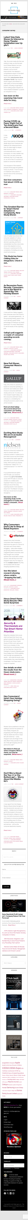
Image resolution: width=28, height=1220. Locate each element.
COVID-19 (13, 198)
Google (23, 1075)
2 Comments (18, 130)
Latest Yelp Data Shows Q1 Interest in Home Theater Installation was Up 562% (14, 41)
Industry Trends (12, 681)
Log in (5, 1119)
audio (12, 514)
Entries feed (7, 1122)
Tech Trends (16, 272)
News (5, 109)
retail (12, 354)
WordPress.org (8, 1127)
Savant (17, 1087)
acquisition (5, 1063)
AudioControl (6, 1065)
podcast (10, 515)
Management (13, 585)
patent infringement (17, 1084)
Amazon (12, 1063)
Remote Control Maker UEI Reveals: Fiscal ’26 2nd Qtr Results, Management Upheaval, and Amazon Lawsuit (13, 949)
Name (4, 869)
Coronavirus (7, 198)
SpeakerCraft (19, 1093)
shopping (6, 764)
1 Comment (20, 217)
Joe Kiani (22, 1079)
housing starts (11, 1079)
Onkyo (5, 1084)
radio (14, 515)
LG (3, 1082)
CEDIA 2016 (16, 686)
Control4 (4, 1071)
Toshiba (3, 1096)
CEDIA (12, 686)
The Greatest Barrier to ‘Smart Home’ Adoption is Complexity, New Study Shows (14, 211)
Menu (15, 3)
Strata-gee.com (14, 10)
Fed (14, 841)
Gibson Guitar (17, 1075)
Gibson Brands (9, 1075)
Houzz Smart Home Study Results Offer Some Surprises (13, 601)
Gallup (15, 424)
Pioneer (4, 1087)
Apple (17, 1063)
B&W (11, 1065)
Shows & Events (16, 683)
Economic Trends (8, 419)
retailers (12, 590)
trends (17, 590)
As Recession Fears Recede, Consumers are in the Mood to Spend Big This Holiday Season (13, 289)
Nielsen (6, 515)
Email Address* (6, 877)
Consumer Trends (14, 107)
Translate (16, 1168)
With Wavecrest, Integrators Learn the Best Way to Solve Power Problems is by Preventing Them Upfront (13, 941)
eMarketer (6, 590)
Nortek (16, 1082)
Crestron (5, 1073)
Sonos (19, 1090)
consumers (21, 353)
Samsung (10, 1087)
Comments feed (8, 1124)
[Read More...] (12, 925)
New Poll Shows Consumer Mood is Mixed (13, 365)
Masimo (11, 1082)
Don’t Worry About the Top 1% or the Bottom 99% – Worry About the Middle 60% (14, 777)
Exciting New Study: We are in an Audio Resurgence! (13, 435)
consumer (13, 194)
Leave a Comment (18, 48)
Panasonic (10, 1084)
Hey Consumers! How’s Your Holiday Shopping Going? (13, 698)
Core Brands (11, 1071)
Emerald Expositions (18, 1073)
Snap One (14, 1090)
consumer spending (14, 422)
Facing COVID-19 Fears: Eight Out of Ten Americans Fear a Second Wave (13, 124)
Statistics (21, 109)
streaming (18, 515)
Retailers (6, 586)
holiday (22, 762)
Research (9, 109)
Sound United (12, 1093)
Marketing (19, 681)
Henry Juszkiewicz (11, 1077)
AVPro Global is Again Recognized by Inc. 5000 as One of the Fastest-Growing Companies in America (14, 933)
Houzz (15, 687)
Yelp (9, 112)
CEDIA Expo (15, 1068)
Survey (16, 348)
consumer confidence (16, 350)
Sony (4, 1093)
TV (22, 515)
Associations (13, 680)
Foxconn (4, 1075)
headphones (4, 1077)
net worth (10, 842)
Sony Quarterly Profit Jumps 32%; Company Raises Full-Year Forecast (13, 916)
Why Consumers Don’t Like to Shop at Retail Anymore (14, 526)
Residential (15, 109)
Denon (10, 1073)
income (17, 841)
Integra (17, 1079)
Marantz (6, 1082)
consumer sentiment (9, 351)
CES (22, 1068)
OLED (20, 1082)
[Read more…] (7, 103)
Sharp (21, 1087)
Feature (22, 107)
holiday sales (7, 354)
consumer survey (15, 110)
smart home (11, 275)
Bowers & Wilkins (17, 1065)
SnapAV (9, 1090)
